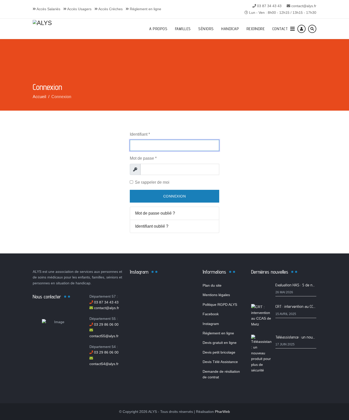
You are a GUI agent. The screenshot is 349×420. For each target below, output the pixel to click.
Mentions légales (216, 295)
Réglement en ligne (145, 9)
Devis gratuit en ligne (220, 343)
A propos (158, 28)
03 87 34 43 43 (269, 6)
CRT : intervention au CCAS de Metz (303, 306)
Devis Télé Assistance (220, 362)
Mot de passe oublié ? (155, 213)
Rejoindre (256, 28)
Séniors (206, 28)
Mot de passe (143, 158)
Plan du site (212, 285)
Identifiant (140, 134)
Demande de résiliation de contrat (221, 374)
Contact (280, 28)
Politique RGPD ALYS (220, 304)
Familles (183, 28)
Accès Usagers (78, 9)
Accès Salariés (48, 9)
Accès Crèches (110, 9)
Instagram (211, 324)
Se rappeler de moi (152, 182)
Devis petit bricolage (219, 352)
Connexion (174, 196)
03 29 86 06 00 (106, 324)
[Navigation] (292, 29)
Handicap (230, 28)
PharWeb (222, 412)
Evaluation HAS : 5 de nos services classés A (311, 285)
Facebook (211, 314)
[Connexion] (301, 29)
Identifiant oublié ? (151, 226)
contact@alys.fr (303, 6)
